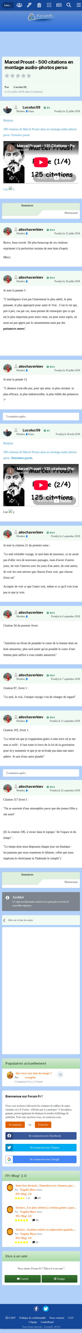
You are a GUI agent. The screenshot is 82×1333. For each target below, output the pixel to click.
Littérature (37, 91)
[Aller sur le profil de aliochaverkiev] (7, 231)
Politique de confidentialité (32, 1317)
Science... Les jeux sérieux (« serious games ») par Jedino (45, 1208)
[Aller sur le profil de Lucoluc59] (7, 109)
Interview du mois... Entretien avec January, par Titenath (44, 1186)
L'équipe (33, 1322)
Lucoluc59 (20, 87)
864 (52, 229)
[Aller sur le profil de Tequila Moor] (9, 1187)
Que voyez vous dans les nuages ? (34, 1073)
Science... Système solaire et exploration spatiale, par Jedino (44, 1230)
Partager (60, 1278)
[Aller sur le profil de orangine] (9, 1075)
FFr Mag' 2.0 (24, 1193)
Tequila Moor (28, 1189)
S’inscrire (43, 1124)
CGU (71, 1317)
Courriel (24, 1278)
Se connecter (15, 1124)
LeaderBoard (47, 1322)
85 (48, 107)
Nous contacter (56, 1317)
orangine (30, 1077)
